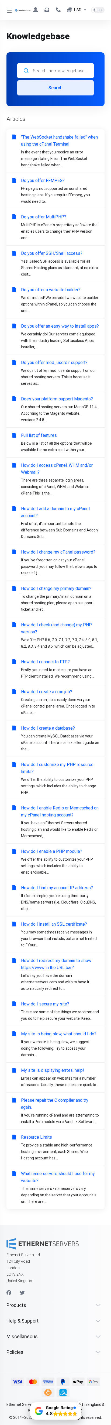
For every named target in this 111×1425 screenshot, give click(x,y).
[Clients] (36, 10)
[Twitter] (22, 1292)
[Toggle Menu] (7, 10)
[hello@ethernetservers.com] (48, 10)
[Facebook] (9, 1292)
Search (55, 87)
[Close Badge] (79, 1403)
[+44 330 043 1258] (59, 10)
